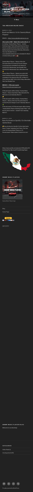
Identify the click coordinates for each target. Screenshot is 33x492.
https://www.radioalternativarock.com (18, 38)
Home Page (5, 212)
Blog (3, 208)
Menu (17, 19)
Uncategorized (6, 453)
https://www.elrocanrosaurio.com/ (11, 87)
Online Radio (5, 449)
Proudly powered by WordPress (10, 488)
